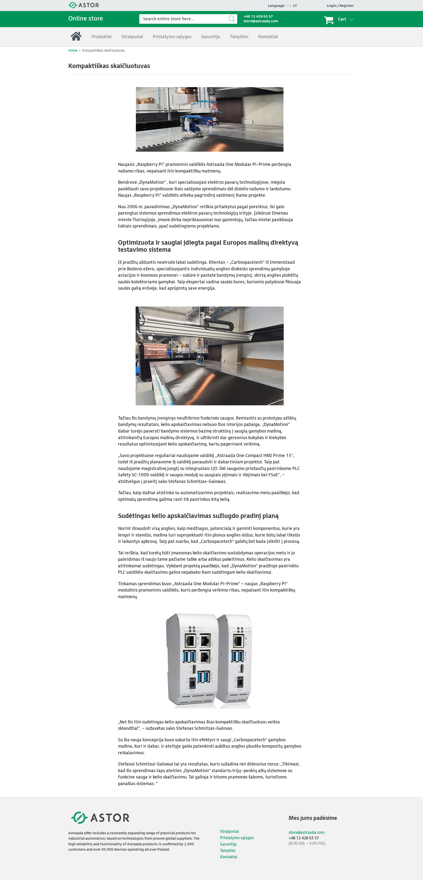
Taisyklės (227, 850)
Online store (85, 19)
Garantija (228, 844)
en (289, 5)
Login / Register (340, 5)
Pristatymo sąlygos (237, 838)
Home (72, 50)
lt (295, 5)
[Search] (232, 18)
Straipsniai (229, 831)
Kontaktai (228, 857)
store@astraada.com (261, 21)
